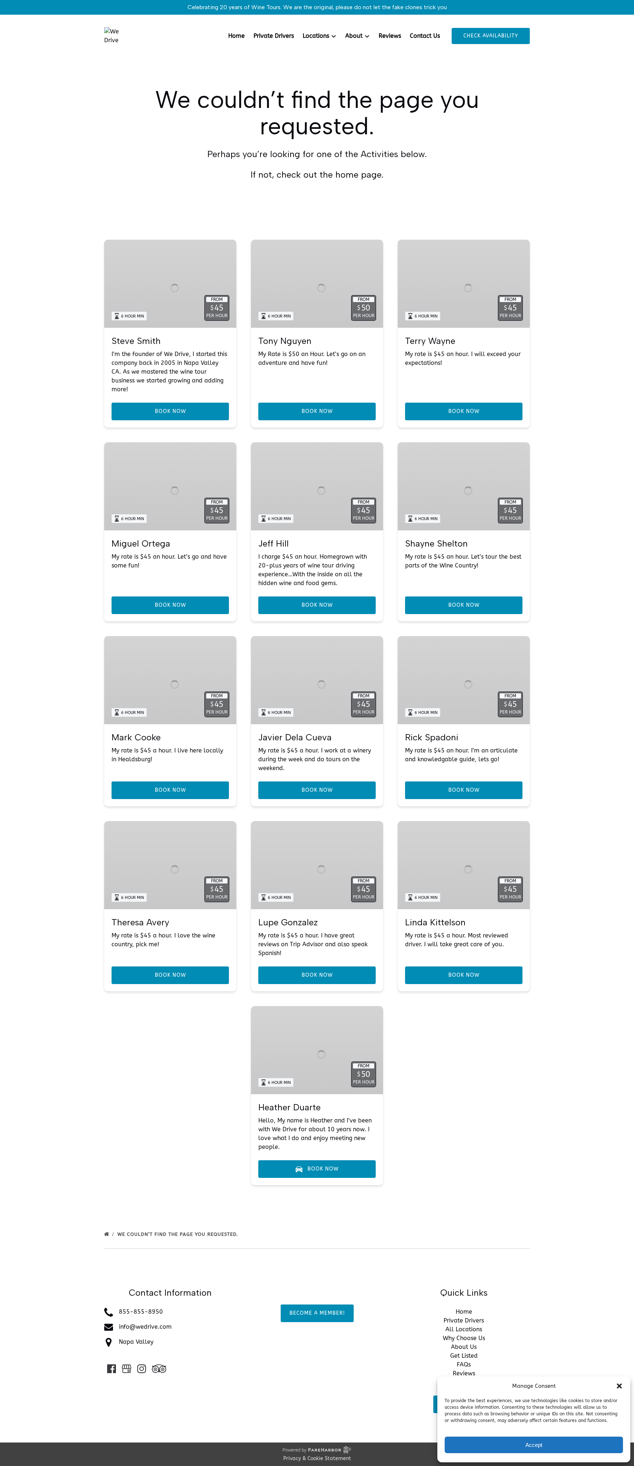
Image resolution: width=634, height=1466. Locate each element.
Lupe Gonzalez (288, 922)
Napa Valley (136, 1341)
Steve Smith (136, 340)
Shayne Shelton (436, 543)
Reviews (390, 35)
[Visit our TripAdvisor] (159, 1368)
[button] (619, 1386)
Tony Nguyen (284, 340)
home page (358, 174)
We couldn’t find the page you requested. (178, 1234)
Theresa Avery (140, 922)
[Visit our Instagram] (141, 1368)
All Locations (463, 1329)
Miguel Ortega (141, 543)
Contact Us (425, 35)
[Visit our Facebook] (111, 1368)
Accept (533, 1445)
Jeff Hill (273, 543)
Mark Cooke (136, 737)
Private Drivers (274, 35)
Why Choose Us (464, 1338)
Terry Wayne (430, 340)
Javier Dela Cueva (295, 737)
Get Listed (464, 1355)
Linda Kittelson (435, 922)
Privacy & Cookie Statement (317, 1458)
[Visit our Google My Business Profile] (126, 1368)
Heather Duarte (289, 1107)
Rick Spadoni (431, 737)
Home (236, 35)
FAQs (464, 1364)
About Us (464, 1346)
